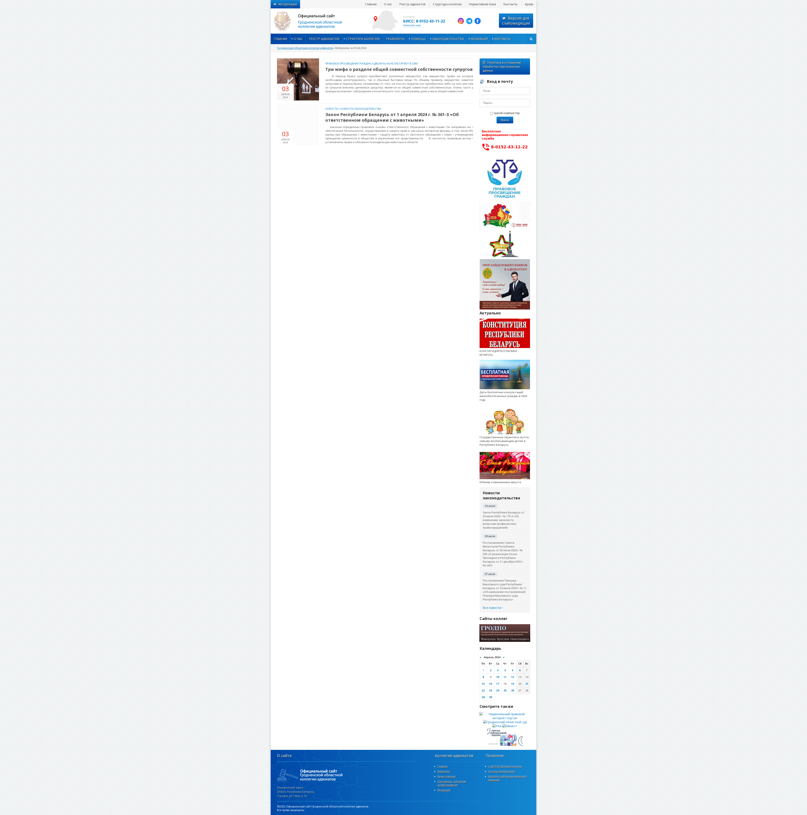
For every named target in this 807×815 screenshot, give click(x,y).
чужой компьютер (506, 113)
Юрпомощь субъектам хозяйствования (452, 783)
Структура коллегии (447, 4)
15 (483, 684)
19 (512, 684)
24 (497, 690)
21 (526, 684)
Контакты (510, 4)
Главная (371, 4)
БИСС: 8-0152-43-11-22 (424, 21)
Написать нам (412, 25)
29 (483, 697)
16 (490, 684)
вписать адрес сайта (313, 21)
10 (497, 677)
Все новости (492, 608)
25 (505, 690)
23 (490, 690)
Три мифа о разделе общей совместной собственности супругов (399, 69)
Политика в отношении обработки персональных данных (502, 67)
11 (505, 677)
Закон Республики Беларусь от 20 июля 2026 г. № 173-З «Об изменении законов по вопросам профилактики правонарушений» (503, 519)
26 (512, 690)
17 (497, 684)
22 (483, 690)
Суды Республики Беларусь (505, 766)
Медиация (479, 39)
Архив (529, 4)
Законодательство (448, 39)
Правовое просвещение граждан (348, 63)
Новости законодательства (361, 109)
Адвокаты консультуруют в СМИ (395, 63)
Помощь (418, 39)
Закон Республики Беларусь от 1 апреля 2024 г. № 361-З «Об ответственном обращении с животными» (392, 117)
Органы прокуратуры (501, 771)
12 (512, 677)
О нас (388, 4)
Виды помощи (447, 776)
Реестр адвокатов (412, 4)
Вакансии (444, 771)
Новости (331, 109)
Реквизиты (395, 39)
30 (490, 697)
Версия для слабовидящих (516, 21)
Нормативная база (482, 4)
